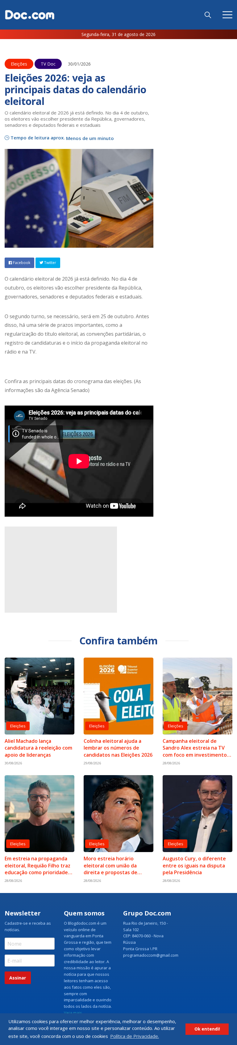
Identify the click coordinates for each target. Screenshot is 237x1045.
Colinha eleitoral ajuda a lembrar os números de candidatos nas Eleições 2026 (118, 748)
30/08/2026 (13, 763)
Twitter (49, 262)
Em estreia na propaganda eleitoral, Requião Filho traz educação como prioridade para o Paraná (37, 865)
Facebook (21, 262)
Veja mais (73, 1012)
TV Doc (48, 64)
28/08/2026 (171, 763)
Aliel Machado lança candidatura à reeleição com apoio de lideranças (38, 748)
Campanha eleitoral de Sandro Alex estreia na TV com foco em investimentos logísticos (196, 748)
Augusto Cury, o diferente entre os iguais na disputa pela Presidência (194, 865)
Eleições (19, 64)
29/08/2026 (92, 763)
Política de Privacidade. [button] (134, 1036)
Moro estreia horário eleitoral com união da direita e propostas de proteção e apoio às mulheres (110, 865)
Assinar (17, 978)
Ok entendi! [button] (207, 1029)
